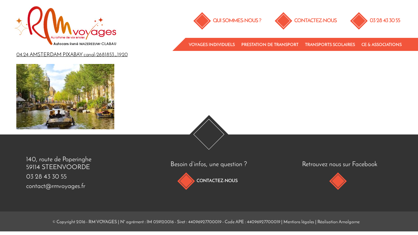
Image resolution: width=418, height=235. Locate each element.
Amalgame (349, 222)
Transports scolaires (330, 45)
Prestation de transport (269, 45)
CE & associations (382, 45)
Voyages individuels (212, 45)
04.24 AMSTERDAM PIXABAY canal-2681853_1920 (72, 54)
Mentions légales (298, 222)
